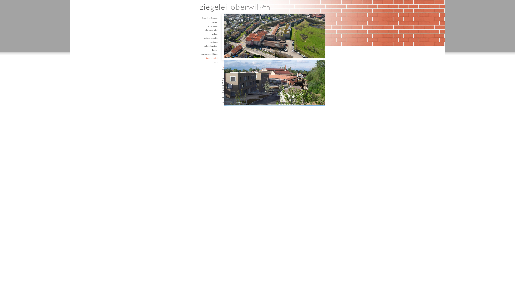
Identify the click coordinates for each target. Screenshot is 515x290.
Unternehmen (213, 26)
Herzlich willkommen (210, 18)
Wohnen (215, 34)
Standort (215, 22)
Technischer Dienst (211, 46)
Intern (216, 62)
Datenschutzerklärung (209, 54)
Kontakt (215, 50)
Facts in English (212, 58)
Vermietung (213, 42)
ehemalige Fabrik (211, 30)
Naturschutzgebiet (211, 38)
